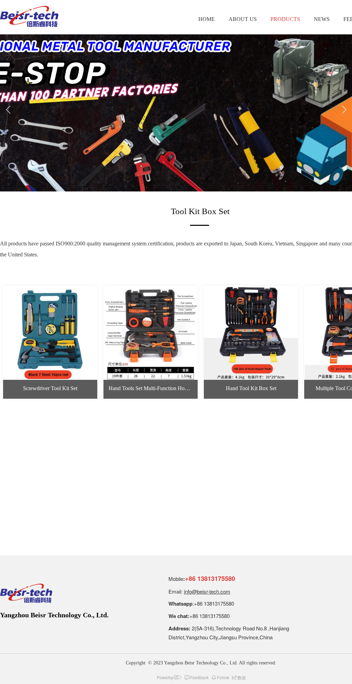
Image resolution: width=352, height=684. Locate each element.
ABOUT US (243, 19)
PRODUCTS (285, 19)
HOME (206, 19)
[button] (8, 113)
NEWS (322, 19)
